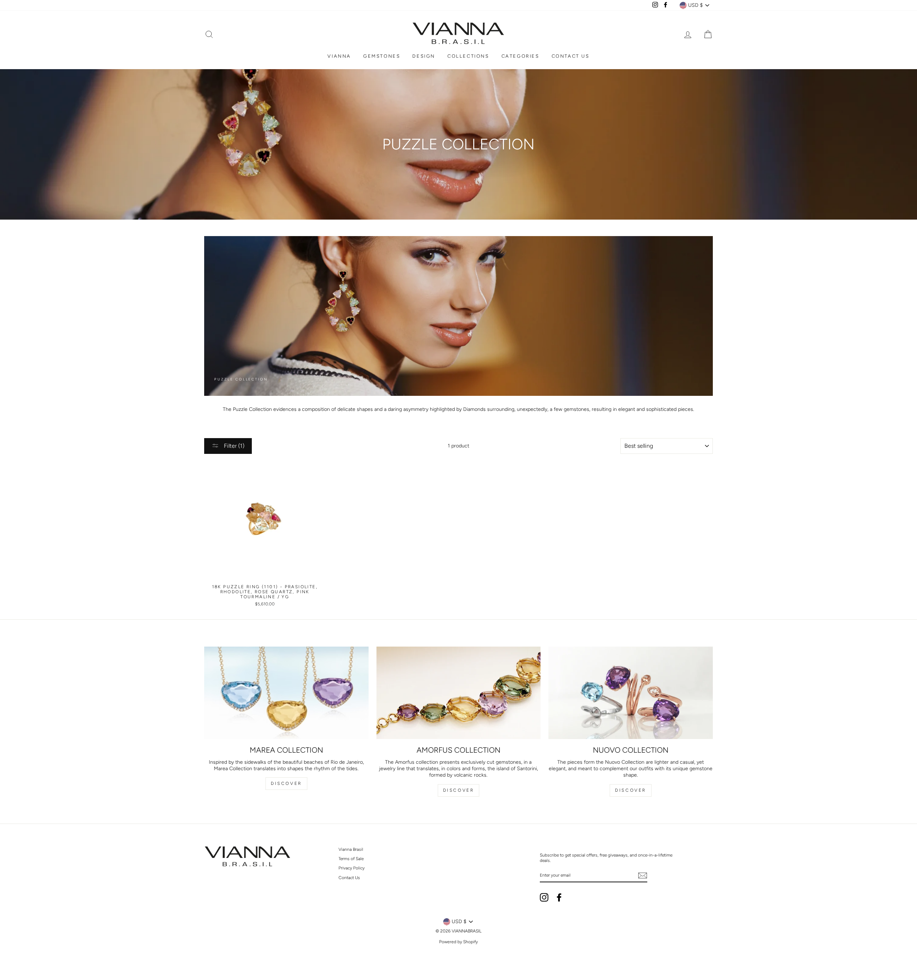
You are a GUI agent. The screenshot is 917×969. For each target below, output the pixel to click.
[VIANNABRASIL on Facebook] (559, 897)
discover (458, 790)
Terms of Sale (351, 858)
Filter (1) (233, 445)
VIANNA (339, 56)
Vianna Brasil (351, 849)
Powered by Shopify (458, 941)
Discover (286, 783)
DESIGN (423, 56)
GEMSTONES (381, 56)
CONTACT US (571, 56)
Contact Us (349, 877)
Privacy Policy (352, 867)
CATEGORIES (520, 56)
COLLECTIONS (468, 56)
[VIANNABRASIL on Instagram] (544, 897)
